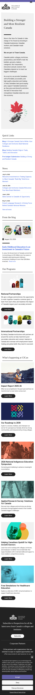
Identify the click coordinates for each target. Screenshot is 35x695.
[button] (32, 657)
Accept (17, 677)
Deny (17, 683)
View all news (7, 209)
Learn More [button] (7, 309)
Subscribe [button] (17, 636)
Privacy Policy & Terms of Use (17, 692)
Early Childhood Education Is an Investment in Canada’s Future (16, 248)
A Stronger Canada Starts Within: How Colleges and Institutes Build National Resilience (17, 143)
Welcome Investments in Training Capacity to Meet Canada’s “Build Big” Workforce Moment (17, 179)
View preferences (17, 688)
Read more (12, 261)
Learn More (8, 396)
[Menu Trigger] (30, 2)
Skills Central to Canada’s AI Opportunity (16, 197)
